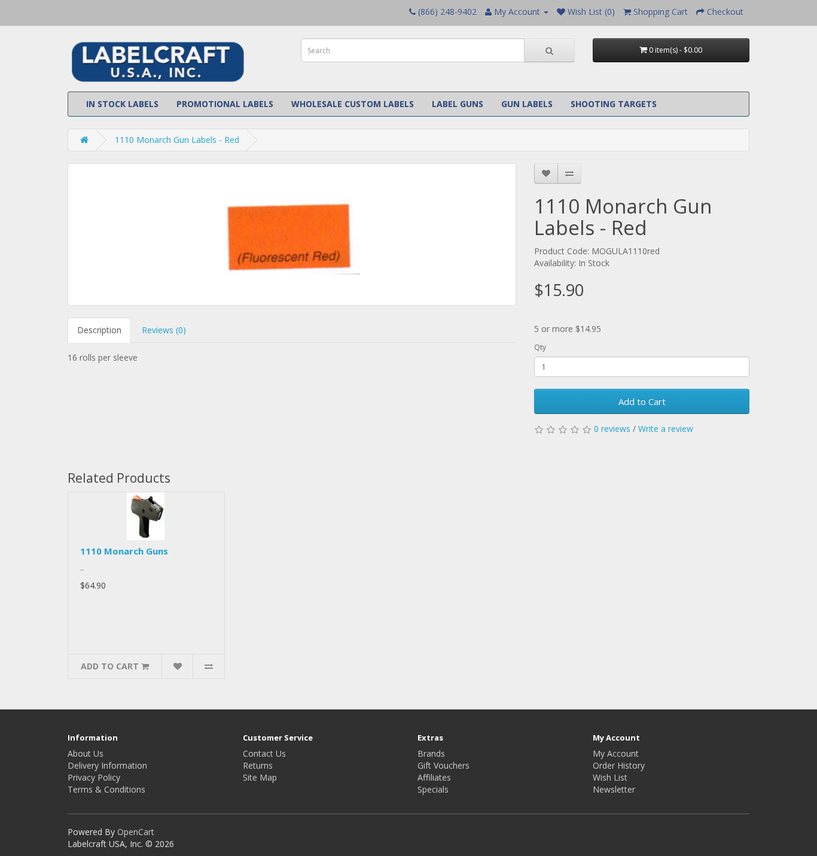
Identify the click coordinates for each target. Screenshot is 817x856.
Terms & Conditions (106, 789)
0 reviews (612, 428)
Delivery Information (107, 765)
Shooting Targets (614, 103)
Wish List (610, 777)
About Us (85, 753)
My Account (616, 753)
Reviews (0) (164, 330)
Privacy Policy (94, 777)
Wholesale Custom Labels (352, 103)
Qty (540, 347)
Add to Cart (642, 401)
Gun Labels (527, 103)
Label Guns (457, 103)
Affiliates (434, 777)
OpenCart (135, 831)
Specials (433, 789)
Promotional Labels (224, 103)
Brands (431, 753)
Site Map (260, 777)
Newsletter (614, 789)
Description (99, 330)
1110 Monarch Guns (124, 551)
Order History (619, 765)
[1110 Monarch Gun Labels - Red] (292, 234)
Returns (258, 765)
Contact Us (264, 753)
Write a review (665, 428)
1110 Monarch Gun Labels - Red (177, 139)
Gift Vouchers (443, 765)
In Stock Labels (122, 103)
